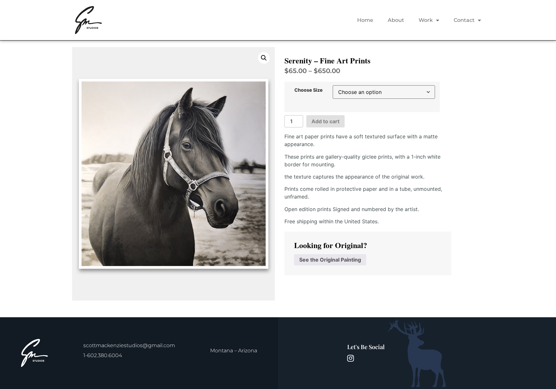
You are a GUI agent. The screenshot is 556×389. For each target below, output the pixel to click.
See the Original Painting (330, 259)
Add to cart (325, 121)
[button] (264, 58)
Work (426, 20)
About (396, 20)
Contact (464, 20)
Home (365, 20)
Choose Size (308, 90)
